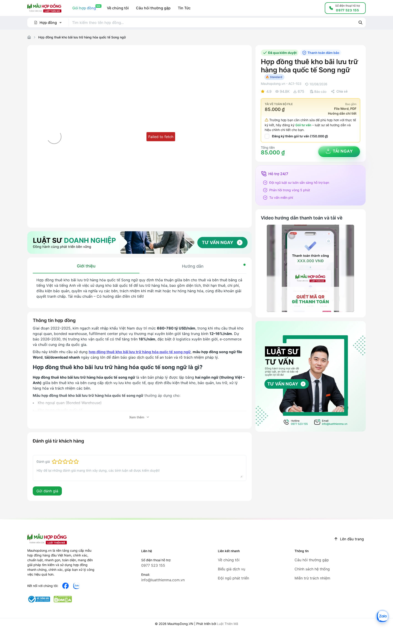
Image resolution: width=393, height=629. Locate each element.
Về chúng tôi (228, 560)
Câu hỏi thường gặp (312, 560)
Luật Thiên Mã (227, 624)
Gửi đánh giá (47, 491)
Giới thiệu (86, 266)
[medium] (76, 585)
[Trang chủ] (29, 37)
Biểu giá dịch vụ (231, 569)
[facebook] (65, 585)
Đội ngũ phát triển (233, 578)
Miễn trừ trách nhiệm (312, 578)
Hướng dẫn (193, 266)
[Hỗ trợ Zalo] (382, 616)
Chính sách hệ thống (312, 569)
